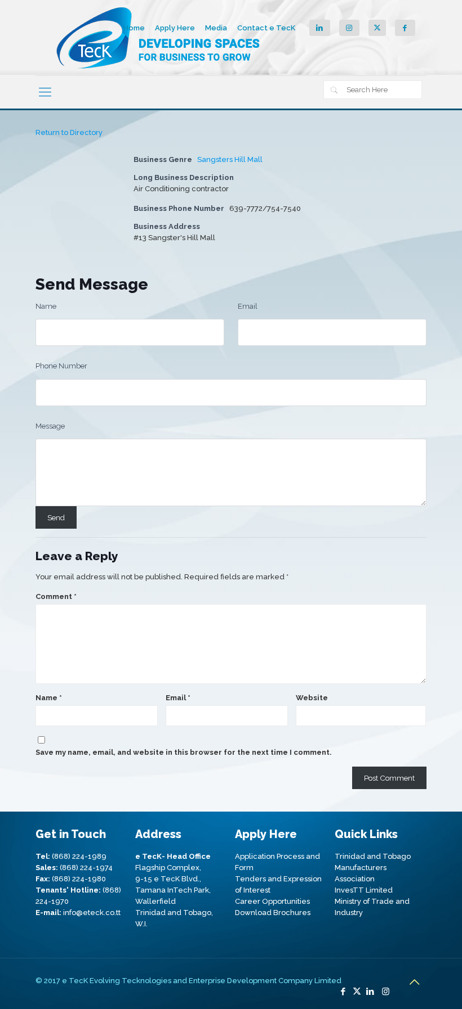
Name (45, 306)
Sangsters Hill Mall (230, 159)
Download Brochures (272, 912)
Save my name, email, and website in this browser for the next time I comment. (183, 752)
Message (50, 426)
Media (216, 27)
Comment (56, 596)
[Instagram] (386, 992)
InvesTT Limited (364, 890)
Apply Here (175, 27)
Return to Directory (69, 132)
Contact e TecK (266, 27)
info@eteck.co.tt (92, 912)
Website (312, 697)
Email (247, 306)
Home (134, 27)
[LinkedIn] (370, 992)
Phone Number (61, 366)
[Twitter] (357, 992)
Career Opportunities (272, 901)
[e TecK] (159, 37)
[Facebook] (343, 992)
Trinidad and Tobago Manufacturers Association (373, 867)
